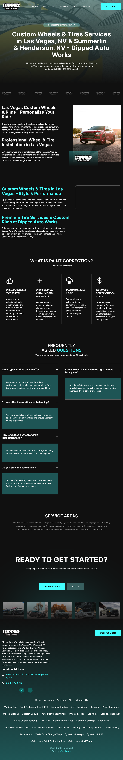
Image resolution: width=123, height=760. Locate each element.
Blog (71, 700)
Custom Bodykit (30, 714)
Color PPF (45, 720)
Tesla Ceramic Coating (68, 727)
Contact (86, 6)
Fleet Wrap (103, 720)
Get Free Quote (52, 586)
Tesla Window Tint (13, 727)
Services (61, 700)
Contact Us (82, 700)
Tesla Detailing (111, 727)
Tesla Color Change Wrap (48, 734)
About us (49, 700)
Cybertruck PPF (95, 734)
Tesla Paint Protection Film (40, 727)
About (75, 6)
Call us (75, 586)
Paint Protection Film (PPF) (34, 707)
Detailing (94, 707)
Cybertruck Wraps (74, 734)
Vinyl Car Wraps (79, 707)
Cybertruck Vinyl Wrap (80, 741)
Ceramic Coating (59, 707)
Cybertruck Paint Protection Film (48, 741)
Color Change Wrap (63, 720)
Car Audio (92, 714)
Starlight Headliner (110, 714)
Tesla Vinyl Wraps (92, 727)
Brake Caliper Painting (25, 720)
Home (35, 6)
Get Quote (110, 6)
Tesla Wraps (26, 734)
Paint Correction (110, 707)
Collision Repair (11, 714)
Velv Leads (65, 751)
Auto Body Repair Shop (54, 714)
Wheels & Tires (76, 714)
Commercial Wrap (85, 720)
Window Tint (10, 707)
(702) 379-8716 (14, 683)
